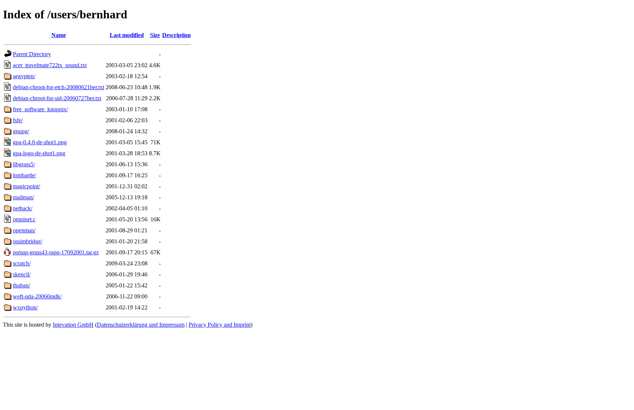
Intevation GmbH (73, 325)
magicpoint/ (26, 186)
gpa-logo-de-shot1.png (39, 153)
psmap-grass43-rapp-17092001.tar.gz (56, 252)
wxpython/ (25, 307)
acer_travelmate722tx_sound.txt (50, 65)
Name (58, 35)
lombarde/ (24, 175)
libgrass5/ (24, 164)
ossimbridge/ (27, 241)
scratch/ (21, 263)
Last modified (127, 35)
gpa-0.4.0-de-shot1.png (40, 142)
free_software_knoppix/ (40, 109)
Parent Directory (32, 54)
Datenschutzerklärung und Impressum (141, 325)
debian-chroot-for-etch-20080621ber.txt (58, 87)
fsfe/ (18, 120)
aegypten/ (24, 76)
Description (176, 35)
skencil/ (21, 274)
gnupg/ (21, 131)
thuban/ (21, 285)
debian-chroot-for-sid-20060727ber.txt (57, 98)
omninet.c (24, 219)
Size (155, 35)
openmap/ (24, 230)
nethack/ (22, 208)
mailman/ (23, 197)
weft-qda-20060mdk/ (37, 296)
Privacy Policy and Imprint (220, 325)
